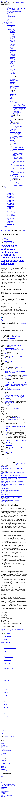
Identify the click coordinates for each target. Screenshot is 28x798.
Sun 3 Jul (12, 68)
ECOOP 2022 (4, 230)
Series (8, 189)
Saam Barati (10, 368)
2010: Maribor (10, 217)
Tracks (5, 75)
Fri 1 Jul (12, 65)
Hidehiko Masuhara (10, 402)
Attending (6, 7)
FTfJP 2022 (3, 762)
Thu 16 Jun (13, 44)
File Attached (8, 381)
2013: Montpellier (11, 213)
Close (2, 320)
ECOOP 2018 (10, 204)
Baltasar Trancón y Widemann (12, 389)
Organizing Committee (18, 134)
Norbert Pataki (9, 435)
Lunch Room (17, 408)
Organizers (12, 121)
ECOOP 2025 (10, 194)
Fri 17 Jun (12, 45)
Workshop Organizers (18, 149)
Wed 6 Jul (12, 72)
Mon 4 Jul (12, 69)
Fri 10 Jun (12, 36)
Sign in (5, 226)
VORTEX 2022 (5, 770)
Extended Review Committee (17, 127)
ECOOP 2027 (10, 192)
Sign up (6, 228)
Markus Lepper (16, 391)
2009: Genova (10, 218)
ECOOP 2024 (10, 196)
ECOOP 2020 (10, 201)
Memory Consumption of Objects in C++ (11, 490)
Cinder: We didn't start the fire (13, 345)
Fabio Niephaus (12, 419)
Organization (7, 118)
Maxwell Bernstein (9, 348)
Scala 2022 (3, 776)
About (5, 238)
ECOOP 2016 (10, 207)
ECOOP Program (11, 25)
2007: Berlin (10, 221)
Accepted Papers (8, 241)
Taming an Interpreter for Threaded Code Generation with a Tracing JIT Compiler (14, 397)
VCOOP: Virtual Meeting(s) (14, 9)
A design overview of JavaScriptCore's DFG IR (13, 464)
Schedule (9, 19)
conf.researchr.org (8, 736)
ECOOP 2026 (10, 193)
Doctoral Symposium (15, 84)
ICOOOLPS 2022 (5, 763)
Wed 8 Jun (12, 33)
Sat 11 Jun (12, 37)
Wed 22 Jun (13, 52)
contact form (4, 733)
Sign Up (3, 796)
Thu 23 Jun (13, 54)
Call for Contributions (9, 242)
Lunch (6, 412)
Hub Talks (12, 87)
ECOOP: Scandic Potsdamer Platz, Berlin (17, 8)
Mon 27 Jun (13, 59)
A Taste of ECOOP (8, 22)
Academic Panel (17, 133)
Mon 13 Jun (13, 40)
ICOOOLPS (13, 336)
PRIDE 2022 (4, 768)
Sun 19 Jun (12, 48)
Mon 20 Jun (13, 50)
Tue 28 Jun (12, 61)
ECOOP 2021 (10, 200)
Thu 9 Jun (12, 34)
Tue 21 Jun (12, 51)
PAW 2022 (3, 765)
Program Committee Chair (19, 151)
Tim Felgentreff (8, 353)
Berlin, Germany (20, 2)
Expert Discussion (14, 86)
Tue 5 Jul (12, 70)
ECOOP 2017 (10, 206)
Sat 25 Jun (12, 57)
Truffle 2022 (4, 769)
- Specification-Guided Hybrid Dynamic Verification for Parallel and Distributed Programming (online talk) (20, 106)
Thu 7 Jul (12, 73)
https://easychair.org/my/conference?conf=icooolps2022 (12, 629)
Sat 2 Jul (12, 66)
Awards (12, 77)
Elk (19, 336)
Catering (13, 356)
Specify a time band (20, 317)
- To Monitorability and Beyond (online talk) (18, 113)
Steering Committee (18, 154)
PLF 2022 (3, 766)
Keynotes (12, 79)
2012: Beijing (10, 214)
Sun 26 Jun (12, 58)
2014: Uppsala (10, 211)
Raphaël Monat (11, 338)
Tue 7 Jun (12, 32)
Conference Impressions (13, 20)
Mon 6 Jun (12, 30)
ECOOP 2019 (10, 203)
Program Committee (18, 125)
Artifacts (12, 83)
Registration (10, 18)
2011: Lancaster (11, 215)
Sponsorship (10, 12)
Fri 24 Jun (12, 55)
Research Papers (14, 80)
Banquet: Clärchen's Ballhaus (14, 11)
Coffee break (8, 361)
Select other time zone (11, 301)
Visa (8, 15)
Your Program (10, 26)
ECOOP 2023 (10, 197)
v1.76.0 (15, 736)
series (9, 230)
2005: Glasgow (10, 224)
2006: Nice (9, 222)
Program (6, 23)
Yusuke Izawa (8, 401)
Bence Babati (9, 430)
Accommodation (11, 16)
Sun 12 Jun (12, 39)
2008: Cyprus (10, 219)
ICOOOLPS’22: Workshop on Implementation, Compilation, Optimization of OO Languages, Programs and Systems (12, 255)
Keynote (15, 182)
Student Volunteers (14, 89)
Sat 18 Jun (12, 47)
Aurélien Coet (12, 472)
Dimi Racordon (8, 378)
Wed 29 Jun (13, 62)
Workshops (12, 82)
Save (2, 319)
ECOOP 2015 (10, 208)
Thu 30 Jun (13, 64)
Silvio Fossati (8, 375)
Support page (3, 737)
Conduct (9, 14)
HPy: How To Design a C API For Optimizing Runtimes (14, 350)
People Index (13, 143)
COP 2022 (3, 761)
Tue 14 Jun (12, 41)
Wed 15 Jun (13, 43)
